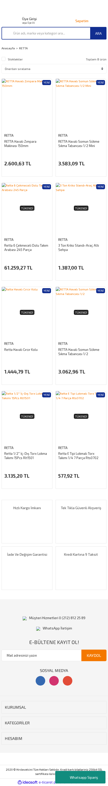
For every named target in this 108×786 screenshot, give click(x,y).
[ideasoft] (28, 782)
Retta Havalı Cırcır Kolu (21, 350)
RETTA (23, 48)
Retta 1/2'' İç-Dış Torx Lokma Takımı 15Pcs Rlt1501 (25, 456)
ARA (98, 33)
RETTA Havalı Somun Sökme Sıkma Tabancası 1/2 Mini (78, 143)
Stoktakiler (15, 59)
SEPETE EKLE (27, 168)
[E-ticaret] (53, 782)
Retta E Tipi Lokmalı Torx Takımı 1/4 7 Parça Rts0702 (78, 456)
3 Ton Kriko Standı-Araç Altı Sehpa (78, 247)
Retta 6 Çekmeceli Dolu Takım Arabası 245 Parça (26, 247)
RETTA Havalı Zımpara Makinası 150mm (20, 143)
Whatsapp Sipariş (84, 777)
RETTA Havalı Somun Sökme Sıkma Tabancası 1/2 (78, 352)
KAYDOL (94, 655)
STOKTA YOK (27, 272)
